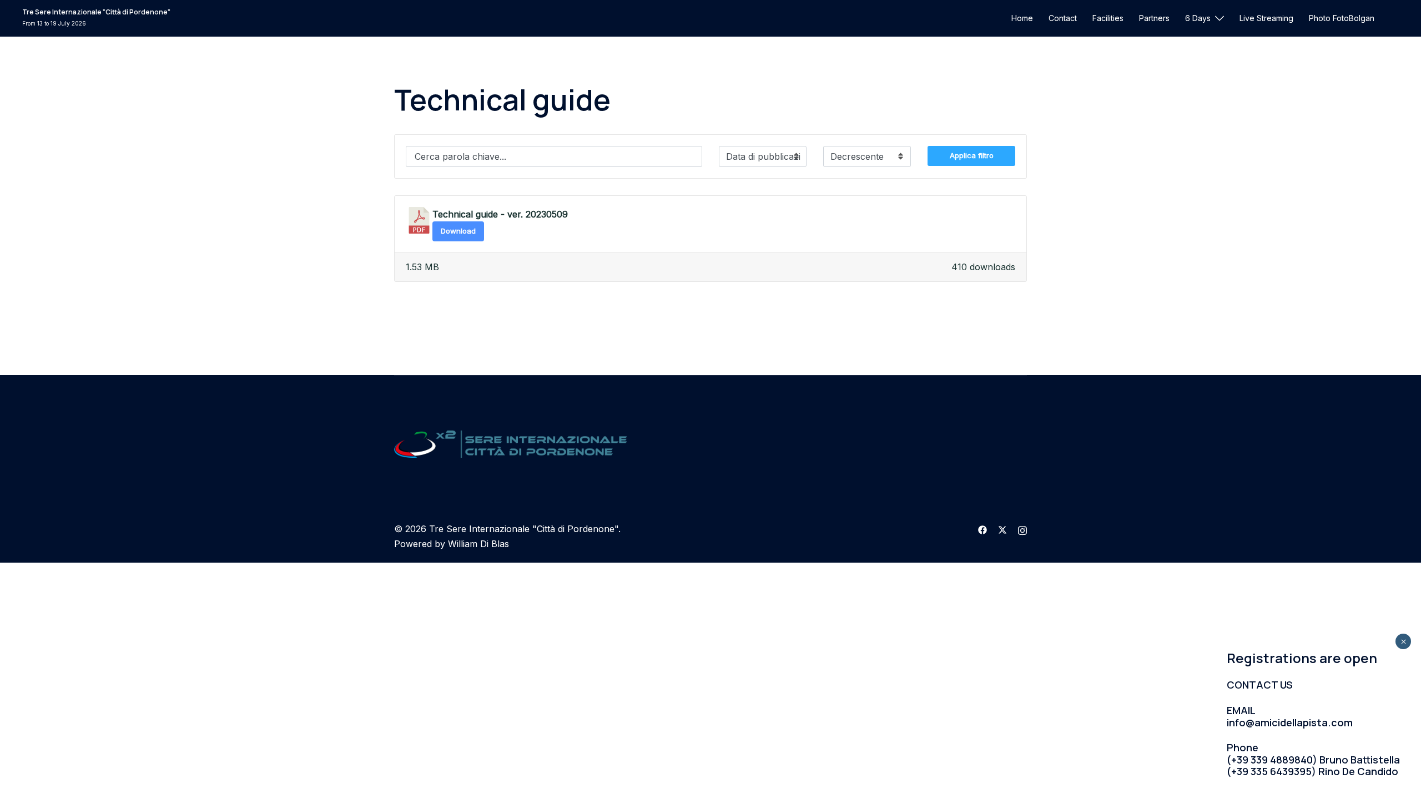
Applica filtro (972, 155)
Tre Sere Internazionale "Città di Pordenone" (96, 12)
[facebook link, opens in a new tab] (982, 528)
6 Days (1198, 18)
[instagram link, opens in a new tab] (1022, 528)
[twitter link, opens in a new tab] (1002, 528)
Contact (1063, 18)
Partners (1154, 18)
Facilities (1107, 18)
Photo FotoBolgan (1341, 18)
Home (1022, 18)
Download (458, 230)
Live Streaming (1266, 18)
